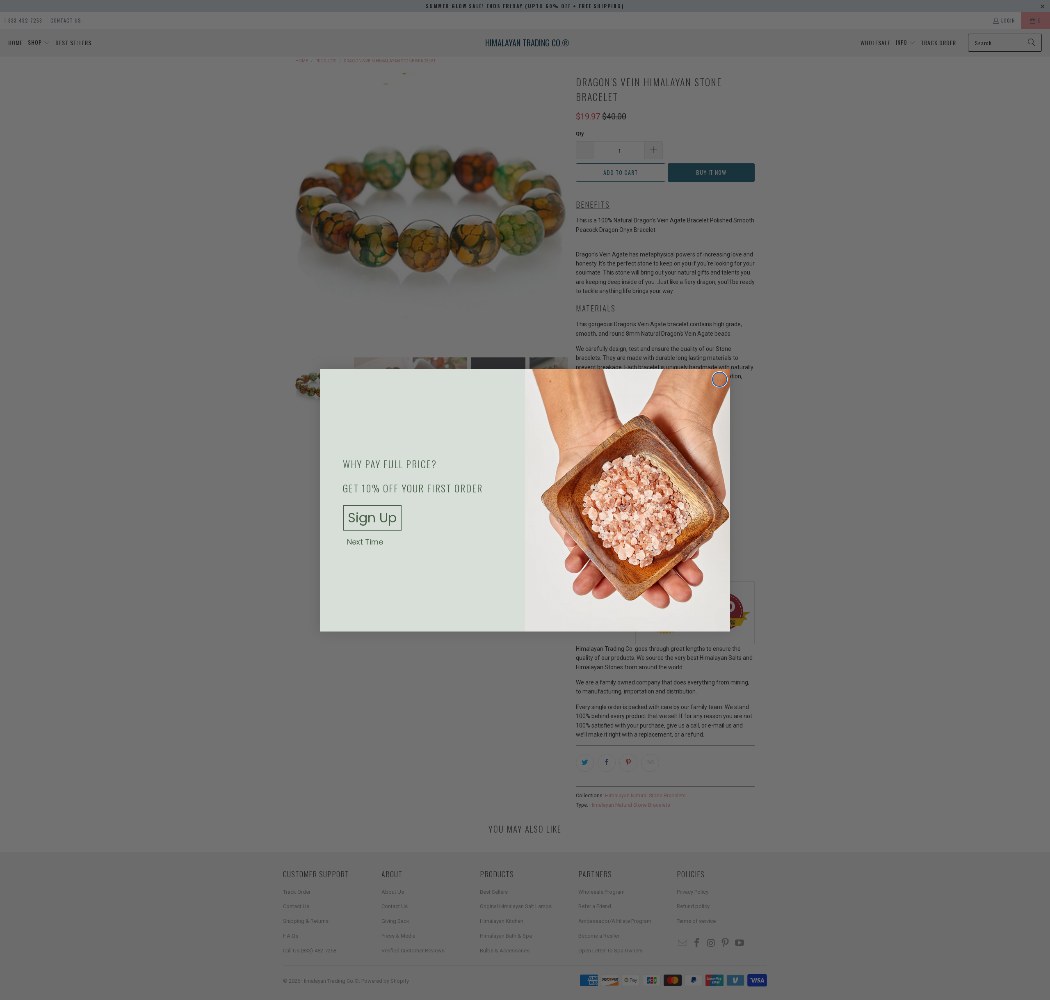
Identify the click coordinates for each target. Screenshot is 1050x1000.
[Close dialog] (719, 379)
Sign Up (372, 517)
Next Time (365, 542)
